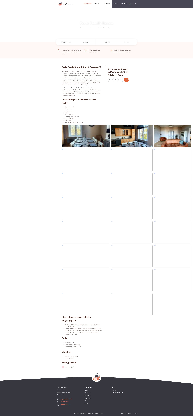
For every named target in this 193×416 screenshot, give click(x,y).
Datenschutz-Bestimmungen (95, 413)
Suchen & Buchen (66, 42)
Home (80, 4)
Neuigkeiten (106, 3)
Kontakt (123, 3)
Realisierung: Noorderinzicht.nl (129, 413)
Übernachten (88, 3)
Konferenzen (87, 395)
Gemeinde (97, 3)
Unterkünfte (98, 27)
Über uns (115, 3)
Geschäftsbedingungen (80, 413)
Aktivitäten (127, 42)
